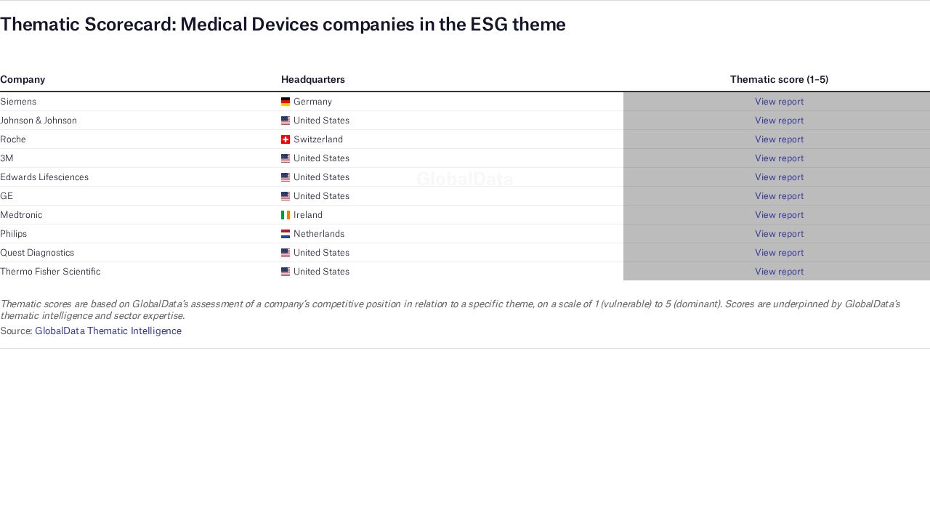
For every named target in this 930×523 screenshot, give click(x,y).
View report (779, 101)
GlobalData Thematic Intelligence (108, 330)
